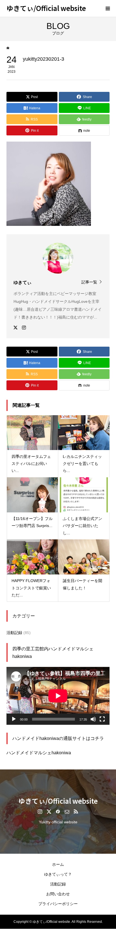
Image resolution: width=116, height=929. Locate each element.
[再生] (14, 719)
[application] (58, 696)
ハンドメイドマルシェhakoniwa (38, 752)
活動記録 (14, 632)
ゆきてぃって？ (58, 874)
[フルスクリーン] (102, 719)
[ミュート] (93, 719)
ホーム (58, 864)
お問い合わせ (58, 894)
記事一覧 (89, 282)
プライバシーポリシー (58, 903)
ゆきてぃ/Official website (46, 8)
